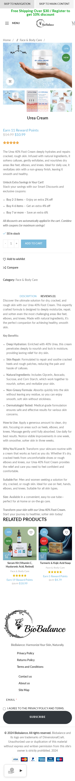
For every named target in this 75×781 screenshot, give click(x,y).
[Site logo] (46, 23)
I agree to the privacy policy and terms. (35, 708)
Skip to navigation (17, 4)
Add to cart (33, 243)
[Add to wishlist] (31, 532)
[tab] (28, 296)
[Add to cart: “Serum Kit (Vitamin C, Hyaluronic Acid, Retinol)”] (7, 556)
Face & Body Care (31, 40)
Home (7, 40)
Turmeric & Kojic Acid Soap (55, 563)
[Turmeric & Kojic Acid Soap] (55, 543)
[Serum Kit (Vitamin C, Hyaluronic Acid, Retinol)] (20, 543)
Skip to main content (54, 4)
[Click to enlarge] (10, 81)
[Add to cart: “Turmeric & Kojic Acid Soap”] (43, 556)
